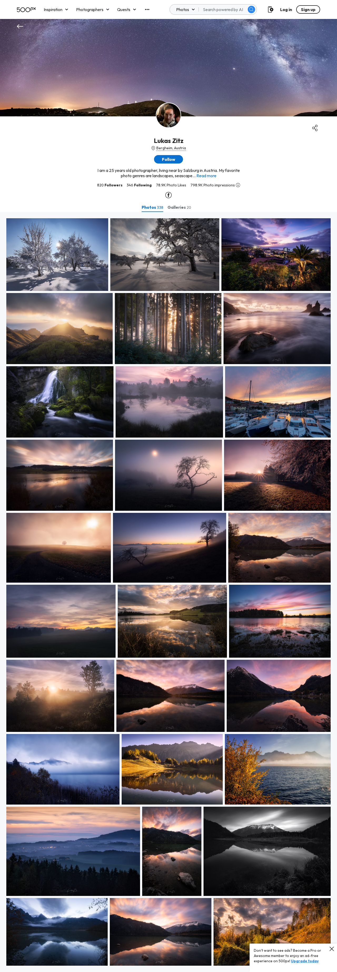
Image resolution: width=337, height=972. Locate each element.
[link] (57, 254)
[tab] (152, 207)
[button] (251, 9)
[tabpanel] (168, 592)
